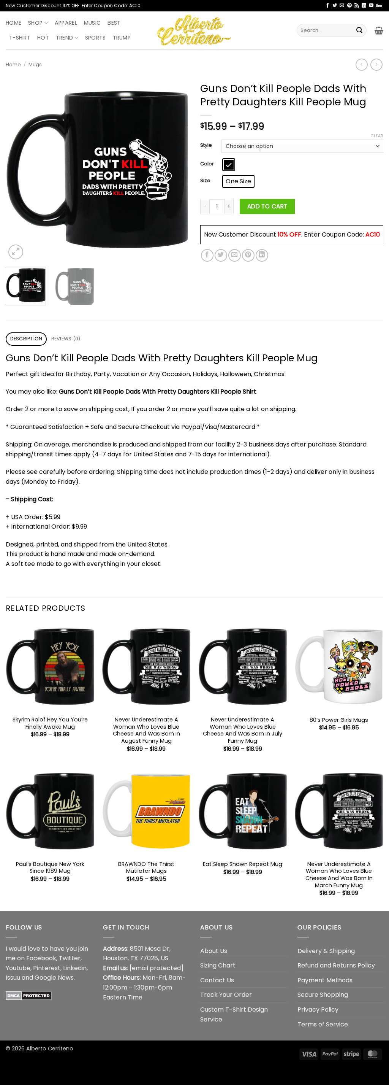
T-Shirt (19, 37)
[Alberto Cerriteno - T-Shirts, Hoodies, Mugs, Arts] (194, 30)
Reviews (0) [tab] (66, 338)
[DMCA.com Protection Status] (29, 995)
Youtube (18, 968)
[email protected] (156, 968)
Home (13, 23)
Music (92, 23)
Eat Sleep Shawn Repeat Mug (242, 864)
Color (207, 164)
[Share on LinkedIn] (262, 255)
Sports (95, 37)
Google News (54, 977)
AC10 (372, 234)
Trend (64, 37)
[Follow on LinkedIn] (364, 5)
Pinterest (46, 968)
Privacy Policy (317, 1009)
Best (114, 23)
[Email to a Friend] (234, 255)
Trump (122, 37)
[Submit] (359, 30)
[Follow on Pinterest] (349, 5)
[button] (379, 30)
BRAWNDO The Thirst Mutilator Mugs (146, 868)
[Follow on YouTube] (371, 5)
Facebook (41, 958)
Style (206, 145)
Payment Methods (325, 980)
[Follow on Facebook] (327, 5)
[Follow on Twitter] (334, 5)
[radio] (228, 164)
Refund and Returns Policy (336, 965)
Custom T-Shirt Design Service (234, 1014)
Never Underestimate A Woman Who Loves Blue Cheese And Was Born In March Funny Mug (339, 875)
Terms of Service (322, 1024)
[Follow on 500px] (379, 5)
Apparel (66, 23)
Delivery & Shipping (326, 951)
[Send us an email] (342, 5)
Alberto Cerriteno (49, 1048)
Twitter (70, 958)
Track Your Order (226, 994)
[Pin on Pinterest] (248, 255)
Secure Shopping (322, 994)
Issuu (13, 977)
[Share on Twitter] (221, 255)
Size (205, 180)
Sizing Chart (218, 965)
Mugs (35, 64)
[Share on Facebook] (207, 255)
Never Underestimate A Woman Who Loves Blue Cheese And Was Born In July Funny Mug (242, 730)
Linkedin (75, 968)
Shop (35, 23)
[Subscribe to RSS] (356, 5)
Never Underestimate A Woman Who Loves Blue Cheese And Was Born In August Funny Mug (146, 730)
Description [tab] (26, 338)
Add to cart (267, 206)
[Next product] (361, 64)
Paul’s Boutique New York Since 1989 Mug (50, 868)
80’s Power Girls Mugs (339, 720)
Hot (43, 37)
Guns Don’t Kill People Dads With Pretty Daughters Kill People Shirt (157, 391)
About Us (213, 951)
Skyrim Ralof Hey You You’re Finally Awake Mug (50, 723)
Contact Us (217, 980)
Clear (376, 135)
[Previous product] (376, 64)
